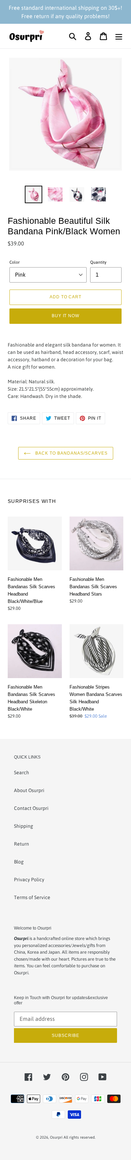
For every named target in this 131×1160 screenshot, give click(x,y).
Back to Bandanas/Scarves (71, 453)
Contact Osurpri (31, 808)
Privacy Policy (29, 879)
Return (21, 844)
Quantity (98, 262)
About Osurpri (29, 790)
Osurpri (56, 1137)
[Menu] (118, 36)
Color (14, 262)
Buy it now (66, 315)
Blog (19, 861)
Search (21, 772)
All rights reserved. (79, 1137)
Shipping (23, 826)
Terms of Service (32, 897)
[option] (33, 194)
